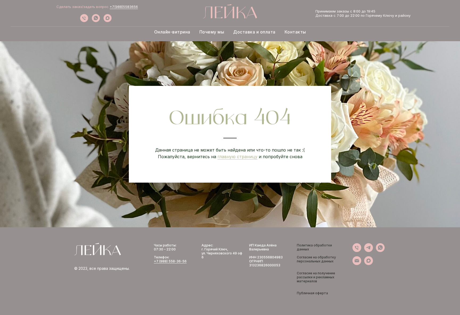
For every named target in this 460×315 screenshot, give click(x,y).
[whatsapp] (96, 20)
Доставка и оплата (254, 32)
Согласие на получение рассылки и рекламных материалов (316, 277)
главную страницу (237, 156)
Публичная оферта (312, 293)
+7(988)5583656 (124, 7)
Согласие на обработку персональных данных (316, 259)
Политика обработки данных (314, 247)
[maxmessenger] (108, 20)
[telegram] (368, 250)
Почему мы (211, 32)
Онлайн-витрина (172, 32)
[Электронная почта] (356, 263)
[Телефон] (84, 20)
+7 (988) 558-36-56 (170, 261)
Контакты (295, 32)
